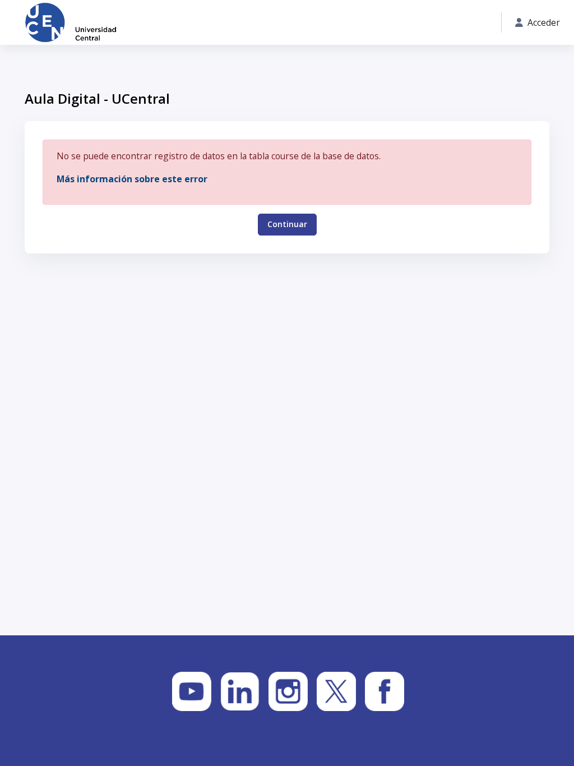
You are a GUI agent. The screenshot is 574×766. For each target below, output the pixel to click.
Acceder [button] (543, 22)
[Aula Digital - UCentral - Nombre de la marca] (70, 22)
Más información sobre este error (132, 179)
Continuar (287, 224)
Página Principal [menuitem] (183, 22)
